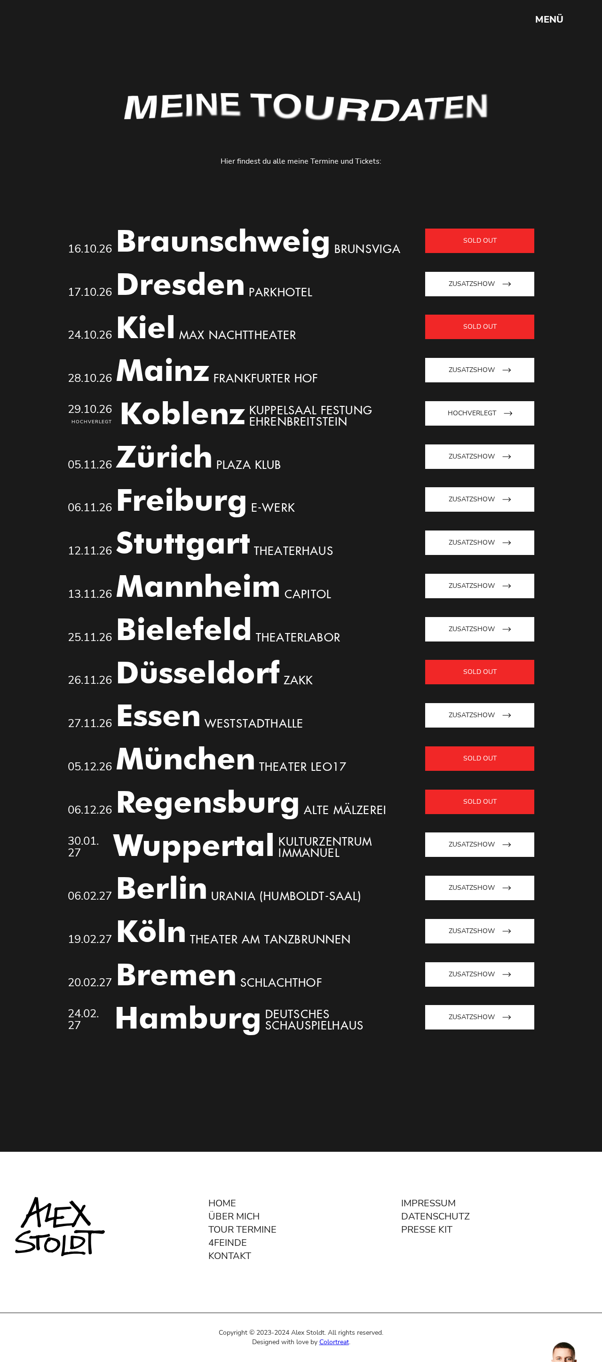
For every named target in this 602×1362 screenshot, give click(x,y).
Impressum (428, 1203)
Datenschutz (435, 1216)
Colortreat (334, 1342)
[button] (549, 19)
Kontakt (229, 1256)
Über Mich (234, 1216)
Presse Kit (426, 1229)
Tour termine (242, 1229)
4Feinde (227, 1242)
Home (222, 1203)
